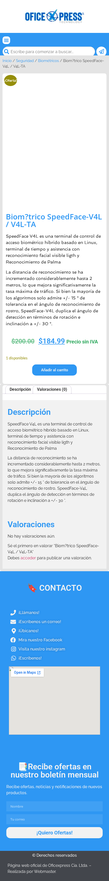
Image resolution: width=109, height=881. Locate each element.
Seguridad (25, 60)
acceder (28, 558)
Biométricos (48, 60)
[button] (6, 40)
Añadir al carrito (54, 370)
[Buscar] (101, 52)
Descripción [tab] (20, 389)
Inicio (7, 60)
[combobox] (49, 52)
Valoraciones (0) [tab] (52, 389)
